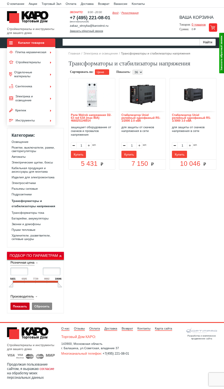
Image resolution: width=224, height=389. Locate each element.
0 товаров (199, 24)
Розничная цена (22, 262)
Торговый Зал (51, 3)
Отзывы (79, 328)
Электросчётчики (24, 183)
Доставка (87, 3)
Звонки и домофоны (26, 224)
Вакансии (120, 3)
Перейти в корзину (213, 27)
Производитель (22, 296)
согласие (47, 369)
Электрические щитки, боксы (32, 162)
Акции (33, 3)
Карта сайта (163, 328)
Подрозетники (22, 194)
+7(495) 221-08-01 (116, 353)
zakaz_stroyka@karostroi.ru (89, 25)
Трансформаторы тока (28, 212)
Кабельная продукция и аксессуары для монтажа (30, 169)
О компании (15, 3)
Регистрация (129, 12)
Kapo (29, 18)
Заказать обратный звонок (86, 31)
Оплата (71, 3)
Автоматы (19, 156)
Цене (101, 72)
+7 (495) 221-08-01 (90, 17)
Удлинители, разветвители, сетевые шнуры (31, 237)
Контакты (138, 3)
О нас (65, 328)
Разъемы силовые (25, 188)
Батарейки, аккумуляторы (30, 218)
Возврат (103, 3)
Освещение (20, 142)
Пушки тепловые (23, 229)
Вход (115, 12)
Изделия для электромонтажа (33, 177)
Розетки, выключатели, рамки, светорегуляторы (33, 149)
